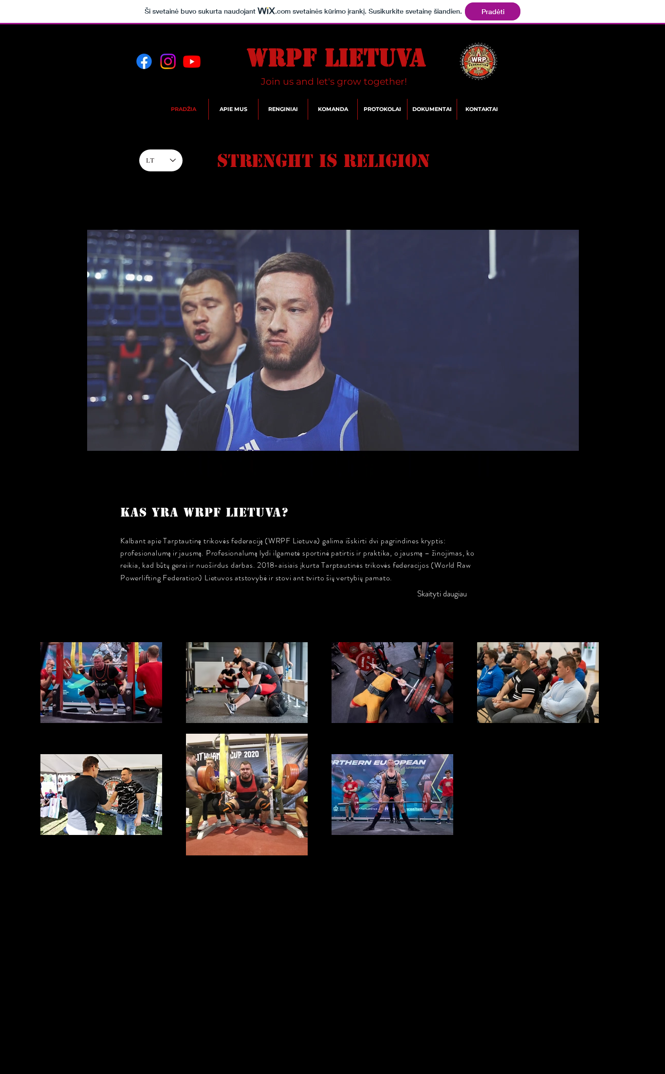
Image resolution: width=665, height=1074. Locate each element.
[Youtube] (192, 61)
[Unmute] (23, 465)
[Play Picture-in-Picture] (641, 465)
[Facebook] (144, 61)
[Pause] (6, 465)
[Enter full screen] (658, 465)
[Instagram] (168, 61)
